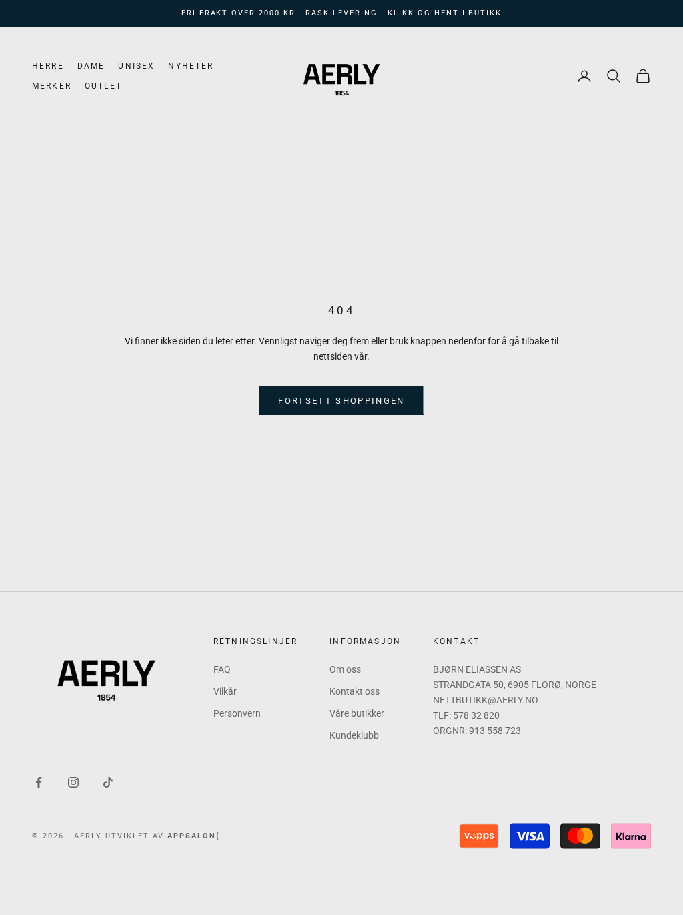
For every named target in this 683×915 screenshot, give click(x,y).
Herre (48, 66)
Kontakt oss (354, 691)
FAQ (222, 669)
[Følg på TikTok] (108, 782)
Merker (51, 86)
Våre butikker (356, 713)
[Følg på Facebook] (38, 782)
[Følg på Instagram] (73, 782)
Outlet (103, 86)
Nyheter (190, 66)
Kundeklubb (354, 735)
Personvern (237, 713)
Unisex (136, 66)
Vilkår (225, 691)
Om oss (345, 669)
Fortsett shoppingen (341, 401)
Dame (91, 66)
